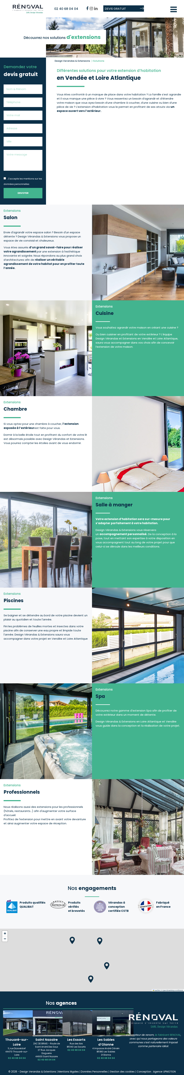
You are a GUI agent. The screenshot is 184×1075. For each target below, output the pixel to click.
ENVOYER (23, 193)
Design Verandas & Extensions (72, 61)
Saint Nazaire (46, 1039)
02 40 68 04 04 (66, 9)
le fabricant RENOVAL (167, 1035)
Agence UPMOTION (164, 1071)
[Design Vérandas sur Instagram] (91, 8)
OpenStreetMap (168, 990)
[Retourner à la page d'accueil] (28, 13)
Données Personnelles (94, 1071)
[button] (99, 941)
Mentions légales (68, 1071)
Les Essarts (76, 1039)
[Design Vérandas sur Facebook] (87, 8)
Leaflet (157, 990)
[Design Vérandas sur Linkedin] (96, 8)
